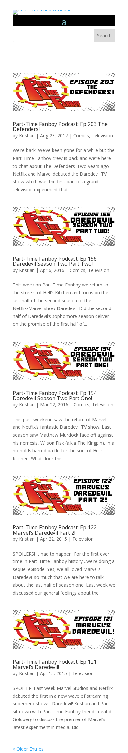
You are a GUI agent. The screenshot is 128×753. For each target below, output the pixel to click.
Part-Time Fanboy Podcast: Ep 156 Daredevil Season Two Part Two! (54, 261)
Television (102, 135)
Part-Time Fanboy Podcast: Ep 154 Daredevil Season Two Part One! (54, 395)
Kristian (27, 135)
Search (104, 36)
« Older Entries (28, 749)
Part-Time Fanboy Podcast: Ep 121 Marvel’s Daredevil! (54, 664)
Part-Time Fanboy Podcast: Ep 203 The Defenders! (60, 126)
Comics (81, 135)
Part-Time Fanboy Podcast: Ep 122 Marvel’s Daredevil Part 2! (54, 530)
